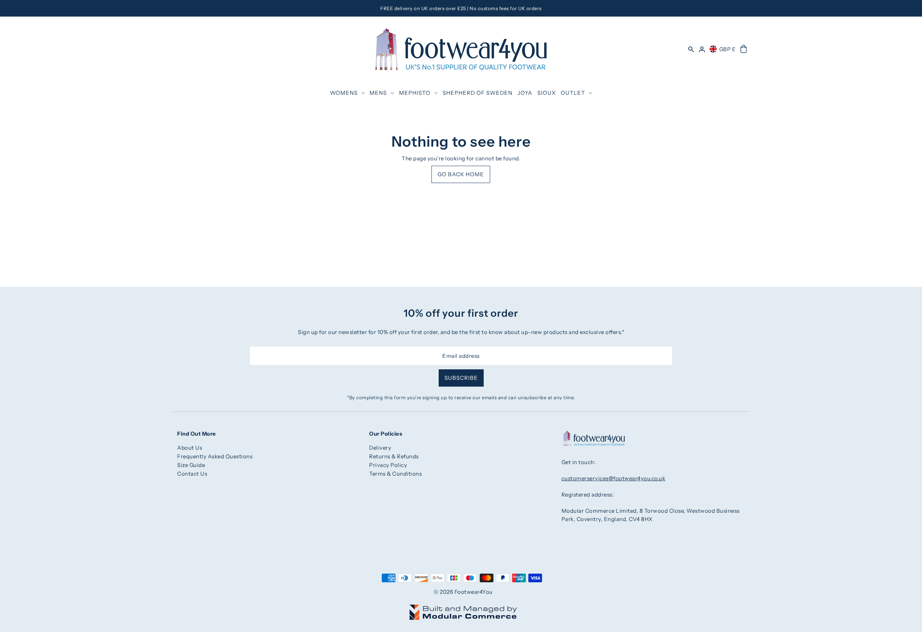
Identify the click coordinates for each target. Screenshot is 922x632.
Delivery (380, 447)
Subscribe (461, 377)
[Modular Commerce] (463, 608)
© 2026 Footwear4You (463, 591)
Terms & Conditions (395, 473)
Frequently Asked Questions (214, 456)
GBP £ (727, 49)
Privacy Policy (388, 465)
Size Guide (191, 465)
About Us (189, 447)
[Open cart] (743, 49)
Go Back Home (461, 174)
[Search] (691, 49)
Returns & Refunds (394, 456)
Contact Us (192, 473)
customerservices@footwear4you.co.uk (613, 478)
